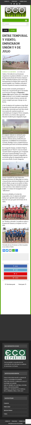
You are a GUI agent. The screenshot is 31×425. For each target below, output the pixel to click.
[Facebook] (11, 3)
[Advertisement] (17, 257)
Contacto (6, 1)
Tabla (5, 414)
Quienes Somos (23, 1)
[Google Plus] (20, 3)
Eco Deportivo (12, 71)
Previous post (11, 284)
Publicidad (14, 1)
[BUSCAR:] (15, 24)
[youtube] (17, 3)
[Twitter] (14, 3)
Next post (21, 284)
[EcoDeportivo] (15, 12)
